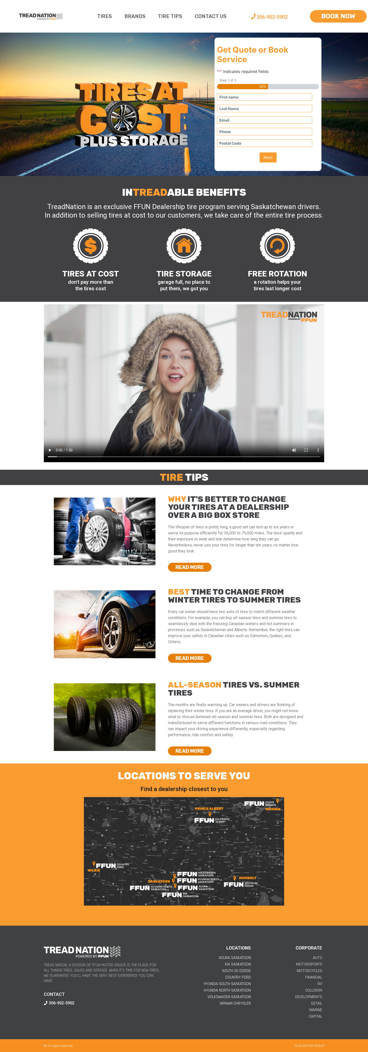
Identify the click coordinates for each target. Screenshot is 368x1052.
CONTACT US (211, 16)
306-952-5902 (272, 17)
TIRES (104, 16)
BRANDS (134, 16)
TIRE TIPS (170, 16)
